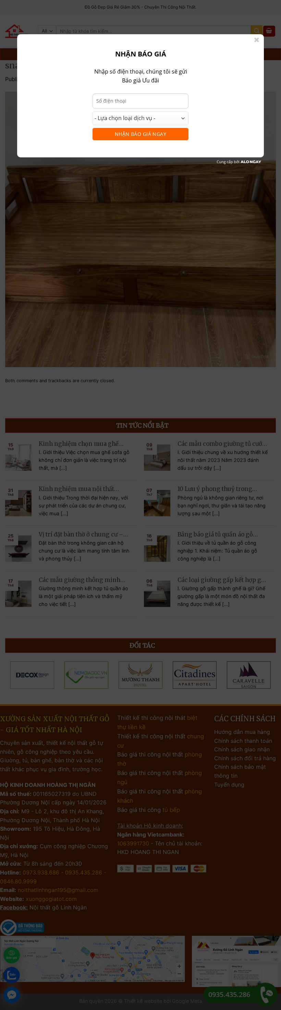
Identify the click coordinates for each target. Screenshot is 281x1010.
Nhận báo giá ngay (140, 134)
